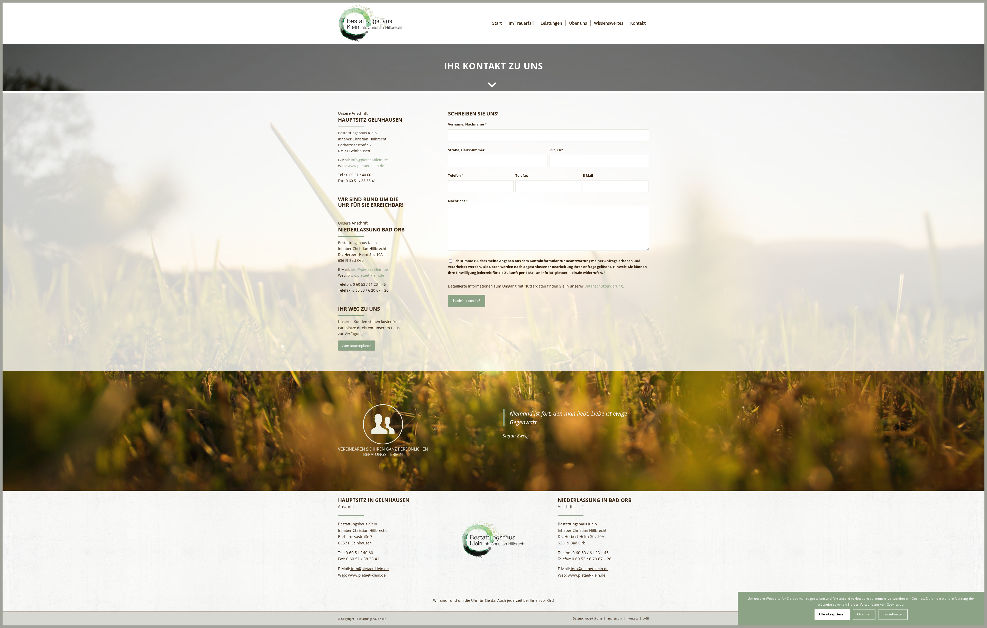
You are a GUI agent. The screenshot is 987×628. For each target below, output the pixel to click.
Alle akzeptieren (832, 614)
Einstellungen (893, 614)
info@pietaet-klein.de (369, 159)
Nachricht (458, 201)
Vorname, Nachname (467, 124)
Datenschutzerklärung (603, 286)
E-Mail (588, 175)
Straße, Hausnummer (466, 150)
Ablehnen (864, 614)
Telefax (521, 175)
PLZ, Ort (556, 150)
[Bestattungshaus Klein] (370, 23)
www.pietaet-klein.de (366, 165)
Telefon (455, 175)
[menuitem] (497, 23)
